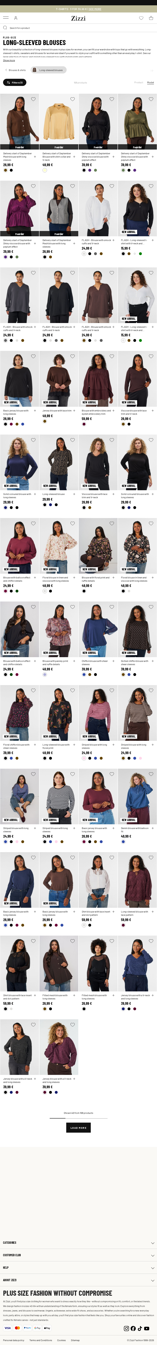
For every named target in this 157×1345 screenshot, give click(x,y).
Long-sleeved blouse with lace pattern (134, 913)
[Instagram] (126, 1327)
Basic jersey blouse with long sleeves (15, 412)
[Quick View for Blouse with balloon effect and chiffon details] (35, 577)
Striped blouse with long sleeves (94, 746)
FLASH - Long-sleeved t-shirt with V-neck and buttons (134, 241)
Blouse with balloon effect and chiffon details (16, 579)
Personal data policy (13, 1340)
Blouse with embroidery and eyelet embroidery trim (96, 412)
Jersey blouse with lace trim (57, 410)
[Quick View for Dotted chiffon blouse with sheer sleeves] (152, 661)
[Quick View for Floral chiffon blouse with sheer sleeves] (35, 744)
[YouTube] (146, 1327)
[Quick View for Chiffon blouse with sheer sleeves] (113, 661)
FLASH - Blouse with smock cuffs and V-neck (96, 241)
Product (138, 82)
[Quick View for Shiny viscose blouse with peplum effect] (113, 156)
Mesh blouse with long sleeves (14, 158)
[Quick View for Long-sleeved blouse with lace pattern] (152, 911)
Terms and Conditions (40, 1340)
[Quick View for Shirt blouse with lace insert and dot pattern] (113, 911)
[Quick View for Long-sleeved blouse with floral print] (74, 744)
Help (6, 1267)
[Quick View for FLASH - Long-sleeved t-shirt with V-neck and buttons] (152, 240)
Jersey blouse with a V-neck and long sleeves (135, 997)
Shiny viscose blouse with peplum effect (95, 158)
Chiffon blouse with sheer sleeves (95, 662)
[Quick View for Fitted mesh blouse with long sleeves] (74, 995)
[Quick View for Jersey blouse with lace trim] (74, 410)
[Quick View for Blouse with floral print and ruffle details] (113, 577)
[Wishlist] (33, 99)
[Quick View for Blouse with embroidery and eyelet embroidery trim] (113, 410)
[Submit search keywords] (5, 28)
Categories (9, 1242)
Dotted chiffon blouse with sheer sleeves (134, 662)
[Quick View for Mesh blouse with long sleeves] (35, 156)
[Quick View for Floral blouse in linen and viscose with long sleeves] (74, 577)
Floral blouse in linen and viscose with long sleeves (56, 579)
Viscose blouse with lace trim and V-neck (134, 412)
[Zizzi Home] (78, 18)
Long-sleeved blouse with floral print (56, 746)
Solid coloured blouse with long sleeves (17, 495)
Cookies (61, 1340)
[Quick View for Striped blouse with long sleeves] (113, 744)
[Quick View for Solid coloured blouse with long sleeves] (35, 494)
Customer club (12, 1255)
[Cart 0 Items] (151, 18)
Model (150, 82)
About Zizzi (9, 1280)
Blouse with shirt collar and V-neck (57, 158)
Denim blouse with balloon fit (134, 829)
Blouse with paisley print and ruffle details (55, 662)
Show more (9, 60)
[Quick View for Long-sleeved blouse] (74, 494)
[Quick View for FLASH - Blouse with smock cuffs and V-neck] (113, 240)
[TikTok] (139, 1327)
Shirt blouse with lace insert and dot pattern (96, 913)
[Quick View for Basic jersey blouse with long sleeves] (35, 410)
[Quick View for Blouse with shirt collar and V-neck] (74, 156)
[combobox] (78, 28)
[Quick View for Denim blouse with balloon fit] (152, 828)
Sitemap (75, 1340)
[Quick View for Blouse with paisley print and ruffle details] (74, 661)
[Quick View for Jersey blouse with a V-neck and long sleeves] (152, 995)
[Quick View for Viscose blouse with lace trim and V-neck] (152, 410)
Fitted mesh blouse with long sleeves (55, 997)
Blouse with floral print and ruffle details (96, 579)
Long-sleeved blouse (54, 494)
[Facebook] (133, 1327)
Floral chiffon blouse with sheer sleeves (16, 746)
